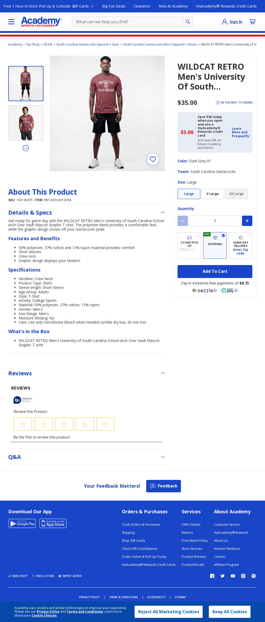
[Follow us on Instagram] (243, 576)
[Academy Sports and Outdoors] (41, 22)
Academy (15, 44)
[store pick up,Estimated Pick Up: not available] (189, 245)
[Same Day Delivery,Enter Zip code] (240, 245)
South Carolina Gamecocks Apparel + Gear (87, 44)
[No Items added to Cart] (252, 21)
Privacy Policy (48, 611)
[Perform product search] (188, 22)
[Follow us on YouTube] (233, 576)
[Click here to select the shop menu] (11, 22)
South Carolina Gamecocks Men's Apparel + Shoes (160, 44)
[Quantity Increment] (247, 221)
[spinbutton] (215, 221)
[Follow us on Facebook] (212, 576)
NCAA (48, 44)
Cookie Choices (44, 615)
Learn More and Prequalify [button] (240, 132)
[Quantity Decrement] (183, 221)
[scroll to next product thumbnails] (26, 148)
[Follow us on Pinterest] (254, 576)
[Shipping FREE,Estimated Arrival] (214, 245)
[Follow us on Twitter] (222, 576)
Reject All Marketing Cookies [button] (168, 611)
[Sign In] (224, 22)
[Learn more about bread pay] (229, 290)
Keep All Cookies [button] (229, 611)
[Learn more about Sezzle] (204, 290)
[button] (240, 132)
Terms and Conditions (85, 611)
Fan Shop (33, 44)
